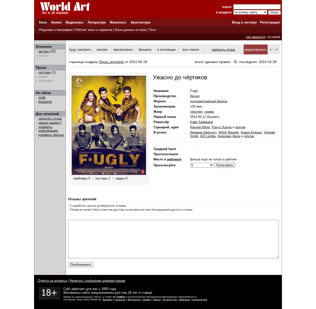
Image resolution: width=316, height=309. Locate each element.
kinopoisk (45, 102)
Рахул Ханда (222, 127)
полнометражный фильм (208, 101)
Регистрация (270, 22)
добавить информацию (48, 128)
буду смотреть (80, 49)
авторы (44, 51)
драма (209, 111)
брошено (144, 49)
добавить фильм (51, 135)
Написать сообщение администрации (97, 281)
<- (271, 49)
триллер (196, 111)
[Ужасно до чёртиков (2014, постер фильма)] (109, 174)
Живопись (118, 22)
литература (170, 299)
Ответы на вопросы (52, 281)
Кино (43, 22)
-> (276, 49)
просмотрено (123, 49)
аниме (146, 299)
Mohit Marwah (229, 132)
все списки (191, 49)
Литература (97, 22)
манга (156, 299)
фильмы (107, 299)
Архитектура (140, 22)
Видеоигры (74, 22)
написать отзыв (50, 118)
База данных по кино (130, 30)
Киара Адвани (251, 132)
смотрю (102, 49)
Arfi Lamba (208, 136)
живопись (184, 299)
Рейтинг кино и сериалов (93, 30)
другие (240, 127)
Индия (194, 96)
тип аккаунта (255, 37)
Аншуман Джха (228, 136)
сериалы (120, 299)
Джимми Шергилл (203, 132)
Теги (152, 30)
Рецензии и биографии (56, 30)
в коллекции (166, 49)
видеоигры (134, 299)
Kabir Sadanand (201, 122)
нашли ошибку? (50, 123)
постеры (45, 72)
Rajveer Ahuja (200, 127)
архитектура (199, 299)
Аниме (56, 22)
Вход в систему (244, 22)
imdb (42, 97)
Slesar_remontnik (111, 62)
